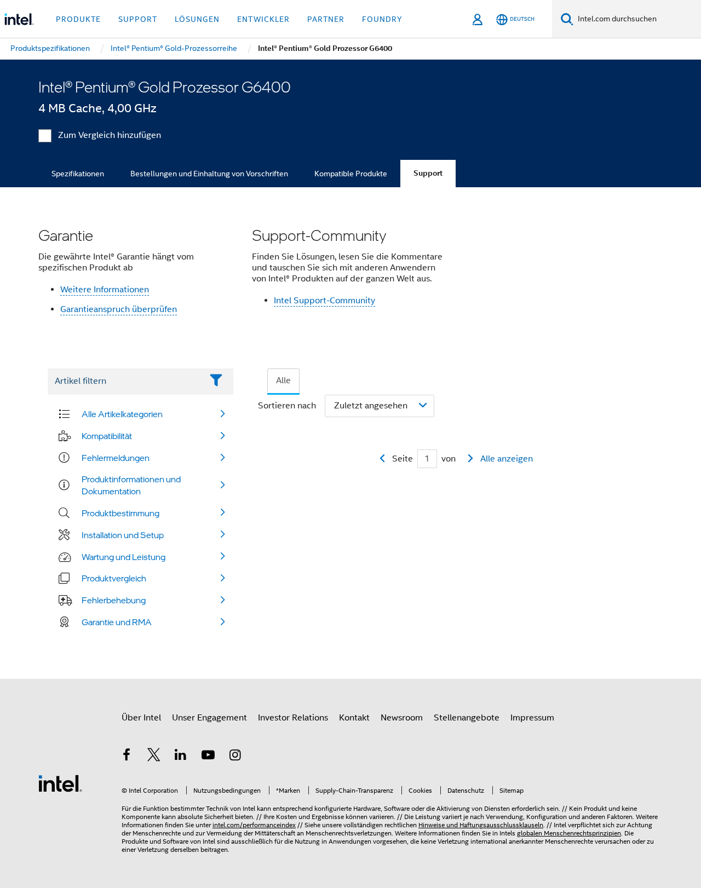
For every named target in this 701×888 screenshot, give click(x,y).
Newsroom (402, 717)
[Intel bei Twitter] (154, 756)
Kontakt (354, 717)
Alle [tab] (283, 380)
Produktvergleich (114, 578)
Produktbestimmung (120, 513)
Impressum (532, 717)
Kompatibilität (107, 435)
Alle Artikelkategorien (122, 413)
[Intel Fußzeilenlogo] (60, 782)
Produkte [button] (78, 19)
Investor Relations (293, 717)
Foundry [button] (382, 19)
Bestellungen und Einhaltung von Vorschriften (209, 173)
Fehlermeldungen (116, 457)
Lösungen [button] (197, 19)
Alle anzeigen (506, 458)
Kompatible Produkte (350, 173)
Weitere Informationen (104, 289)
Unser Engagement (209, 717)
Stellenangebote (466, 717)
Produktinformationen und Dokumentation (131, 485)
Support (428, 173)
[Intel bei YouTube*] (208, 756)
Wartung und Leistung (123, 556)
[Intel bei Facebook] (126, 756)
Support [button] (137, 19)
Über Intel (141, 717)
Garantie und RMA (117, 621)
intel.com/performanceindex (254, 825)
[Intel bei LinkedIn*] (180, 756)
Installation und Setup (123, 534)
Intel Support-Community (324, 300)
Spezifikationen (77, 173)
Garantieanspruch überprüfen (118, 309)
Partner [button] (325, 19)
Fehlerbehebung (114, 600)
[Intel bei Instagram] (235, 756)
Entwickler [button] (263, 19)
